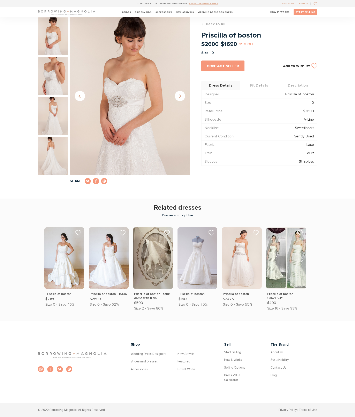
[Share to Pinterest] (104, 181)
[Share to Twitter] (88, 181)
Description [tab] (298, 85)
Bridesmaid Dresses (144, 361)
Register (288, 3)
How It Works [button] (186, 369)
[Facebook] (50, 369)
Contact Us (278, 367)
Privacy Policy (288, 410)
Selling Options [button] (234, 367)
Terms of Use (308, 410)
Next (180, 96)
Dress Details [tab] (220, 85)
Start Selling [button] (232, 352)
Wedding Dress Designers (215, 12)
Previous (80, 96)
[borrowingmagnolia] (66, 12)
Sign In (303, 3)
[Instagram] (41, 369)
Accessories (164, 12)
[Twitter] (60, 369)
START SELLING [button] (305, 12)
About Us (277, 352)
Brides (126, 12)
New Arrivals (185, 12)
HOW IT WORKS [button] (280, 12)
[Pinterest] (69, 369)
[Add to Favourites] (313, 3)
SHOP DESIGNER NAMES (203, 3)
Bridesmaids (143, 12)
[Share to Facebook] (96, 181)
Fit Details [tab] (259, 85)
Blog (274, 375)
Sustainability (280, 360)
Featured (184, 361)
